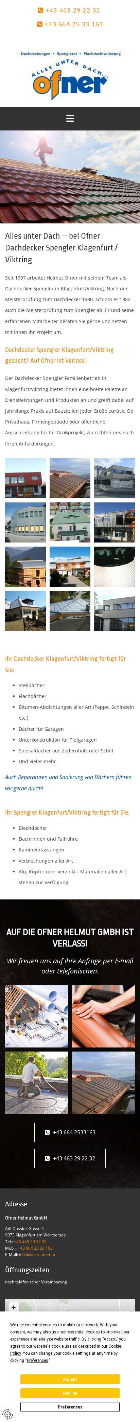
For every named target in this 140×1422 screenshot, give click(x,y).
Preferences (70, 1407)
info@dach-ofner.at (37, 1254)
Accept (70, 1379)
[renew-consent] (7, 1414)
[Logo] (70, 71)
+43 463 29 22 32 (73, 10)
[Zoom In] (13, 1307)
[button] (70, 1132)
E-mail (124, 960)
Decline (70, 1393)
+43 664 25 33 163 (74, 24)
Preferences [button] (37, 1360)
